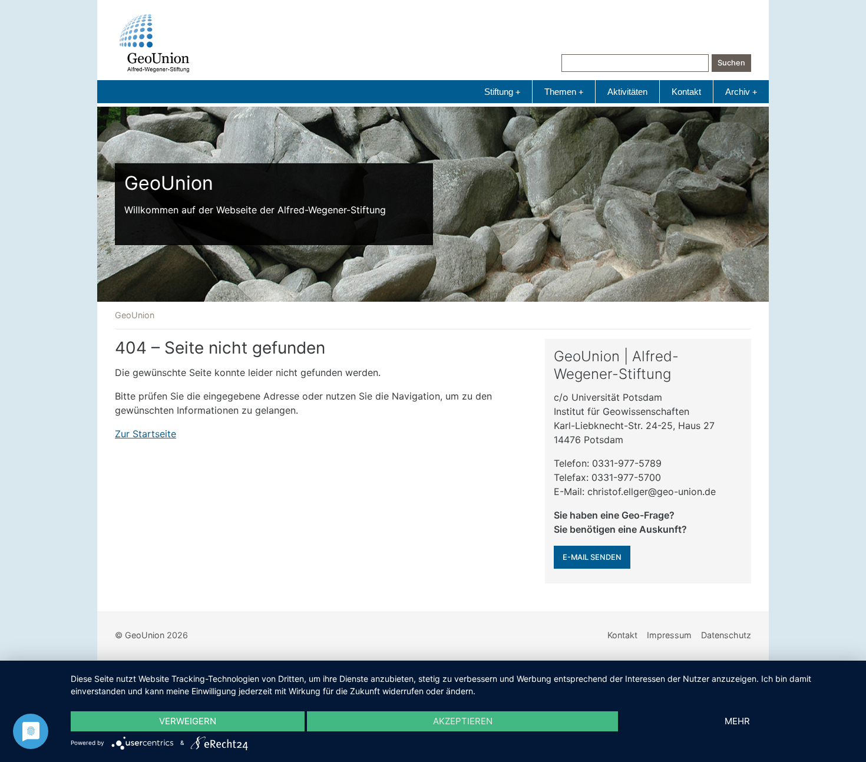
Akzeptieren (463, 721)
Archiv (741, 92)
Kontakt (686, 92)
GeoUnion (134, 315)
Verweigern (187, 721)
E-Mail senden (592, 557)
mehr (737, 721)
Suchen (731, 62)
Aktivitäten (627, 92)
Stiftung (502, 92)
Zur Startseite (145, 434)
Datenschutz (726, 635)
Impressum (669, 635)
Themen (563, 92)
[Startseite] (154, 43)
